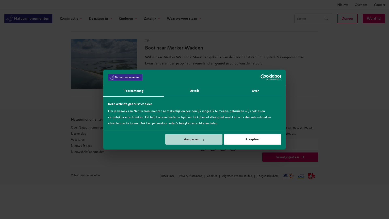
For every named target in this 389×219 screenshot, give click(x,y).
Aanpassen (191, 139)
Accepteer (252, 139)
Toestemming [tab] (133, 91)
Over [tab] (255, 91)
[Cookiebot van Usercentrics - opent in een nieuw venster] (263, 77)
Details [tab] (195, 91)
